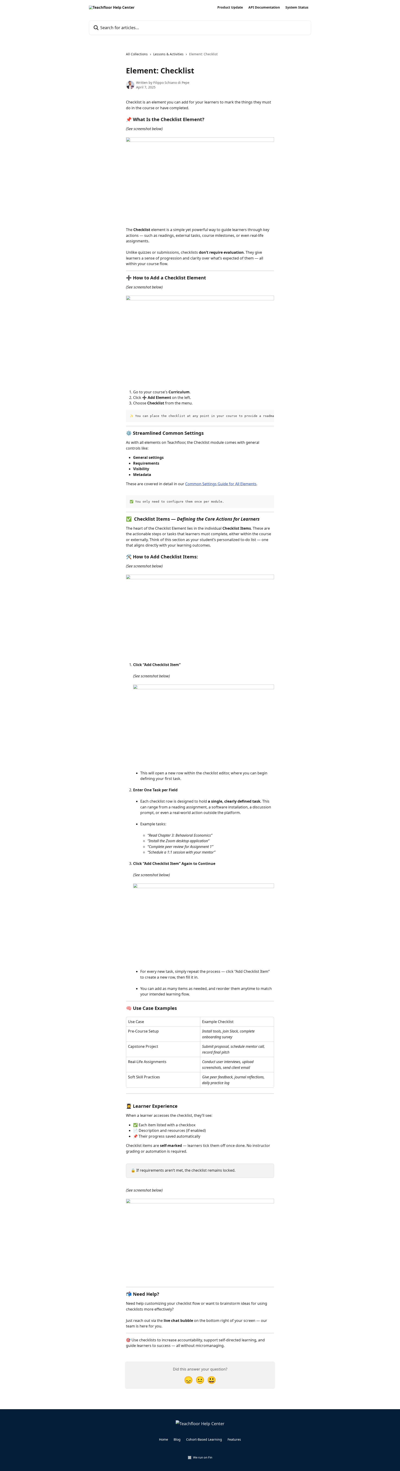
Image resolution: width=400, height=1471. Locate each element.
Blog (177, 1439)
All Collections (137, 54)
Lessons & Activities (168, 54)
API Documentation (264, 7)
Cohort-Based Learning (204, 1439)
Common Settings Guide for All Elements (220, 483)
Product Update (230, 7)
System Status (296, 7)
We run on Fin (202, 1457)
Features (234, 1439)
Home (163, 1439)
